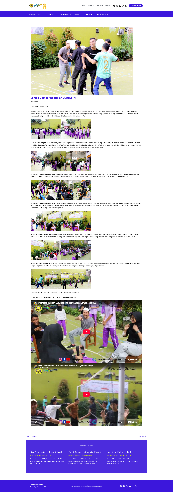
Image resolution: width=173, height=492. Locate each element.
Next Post (142, 436)
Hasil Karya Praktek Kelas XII (119, 452)
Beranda (31, 14)
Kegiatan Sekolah (35, 455)
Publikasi (88, 14)
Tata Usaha (101, 14)
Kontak (107, 5)
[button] (93, 6)
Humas (76, 14)
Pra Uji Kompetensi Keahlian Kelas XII (85, 452)
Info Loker (99, 5)
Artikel (83, 5)
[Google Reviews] (136, 486)
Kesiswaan (64, 14)
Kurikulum (51, 14)
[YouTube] (120, 6)
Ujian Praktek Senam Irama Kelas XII (46, 452)
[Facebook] (114, 6)
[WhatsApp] (126, 6)
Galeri (90, 5)
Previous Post (32, 436)
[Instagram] (117, 6)
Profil (40, 14)
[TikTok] (123, 6)
